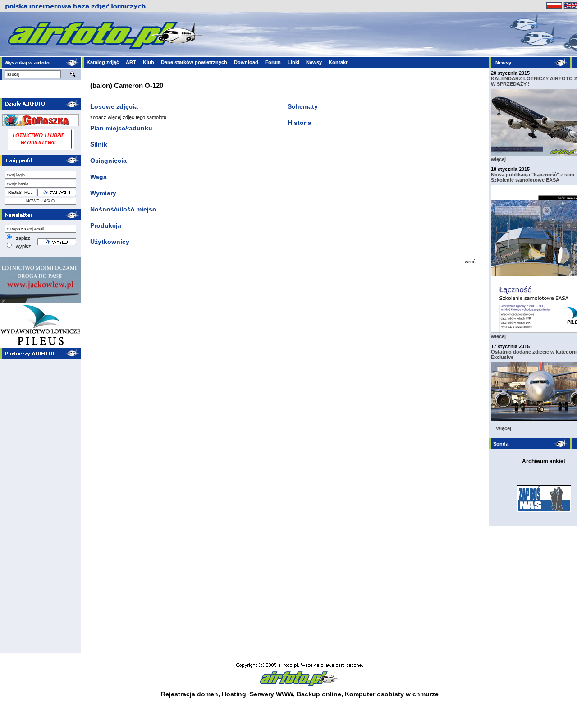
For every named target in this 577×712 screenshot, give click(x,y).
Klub (148, 62)
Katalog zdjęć (103, 62)
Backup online (319, 694)
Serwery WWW (271, 694)
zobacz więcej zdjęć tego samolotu (128, 117)
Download (246, 62)
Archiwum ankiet (543, 461)
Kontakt (338, 62)
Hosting (234, 694)
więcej (498, 159)
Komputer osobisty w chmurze (392, 694)
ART (131, 62)
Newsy (314, 62)
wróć (470, 261)
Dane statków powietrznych (194, 62)
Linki (293, 62)
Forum (273, 62)
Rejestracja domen (189, 694)
